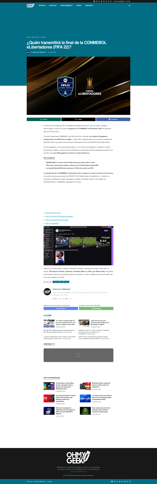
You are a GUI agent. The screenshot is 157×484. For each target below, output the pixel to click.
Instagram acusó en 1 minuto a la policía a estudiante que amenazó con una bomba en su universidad (93, 332)
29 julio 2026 (60, 451)
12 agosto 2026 (61, 426)
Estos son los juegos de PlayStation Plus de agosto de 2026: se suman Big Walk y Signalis (65, 446)
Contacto (128, 1)
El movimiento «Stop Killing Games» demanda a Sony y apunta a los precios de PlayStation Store (65, 421)
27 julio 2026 (96, 449)
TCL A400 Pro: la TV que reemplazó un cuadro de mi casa (67, 390)
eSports (56, 282)
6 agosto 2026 (61, 439)
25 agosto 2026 (61, 327)
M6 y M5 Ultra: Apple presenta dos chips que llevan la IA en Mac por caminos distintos (59, 331)
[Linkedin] (60, 298)
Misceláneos (35, 37)
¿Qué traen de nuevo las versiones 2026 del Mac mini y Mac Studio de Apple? (100, 322)
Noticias (42, 5)
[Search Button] (129, 5)
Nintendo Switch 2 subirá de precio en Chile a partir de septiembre (101, 420)
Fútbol (91, 126)
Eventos (43, 37)
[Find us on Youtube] (94, 1)
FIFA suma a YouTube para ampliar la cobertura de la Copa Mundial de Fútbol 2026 (72, 165)
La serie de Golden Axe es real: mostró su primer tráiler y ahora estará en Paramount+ (60, 337)
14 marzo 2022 (52, 52)
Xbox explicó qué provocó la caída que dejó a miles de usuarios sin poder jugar (101, 445)
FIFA (61, 282)
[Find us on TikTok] (101, 1)
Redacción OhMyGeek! (39, 52)
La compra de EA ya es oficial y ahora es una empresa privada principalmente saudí (102, 432)
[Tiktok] (70, 298)
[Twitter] (58, 298)
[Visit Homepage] (30, 5)
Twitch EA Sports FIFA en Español (57, 220)
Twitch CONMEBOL (52, 223)
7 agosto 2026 (97, 424)
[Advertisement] (78, 22)
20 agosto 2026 (67, 338)
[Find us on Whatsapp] (99, 1)
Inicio (28, 37)
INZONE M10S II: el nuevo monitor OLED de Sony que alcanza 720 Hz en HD (70, 162)
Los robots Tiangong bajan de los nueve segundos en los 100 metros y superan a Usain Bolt (65, 322)
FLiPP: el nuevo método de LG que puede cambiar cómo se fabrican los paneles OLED (93, 337)
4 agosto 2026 (97, 437)
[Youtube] (66, 298)
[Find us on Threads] (103, 1)
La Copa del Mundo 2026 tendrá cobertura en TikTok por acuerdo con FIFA (69, 168)
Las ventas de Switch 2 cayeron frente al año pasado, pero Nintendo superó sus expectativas (66, 433)
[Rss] (68, 298)
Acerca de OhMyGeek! (119, 1)
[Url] (53, 298)
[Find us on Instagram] (96, 1)
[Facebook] (56, 298)
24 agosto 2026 (90, 334)
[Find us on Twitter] (108, 1)
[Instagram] (63, 298)
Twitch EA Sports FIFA (53, 213)
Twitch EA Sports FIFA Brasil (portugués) (59, 216)
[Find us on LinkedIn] (106, 1)
